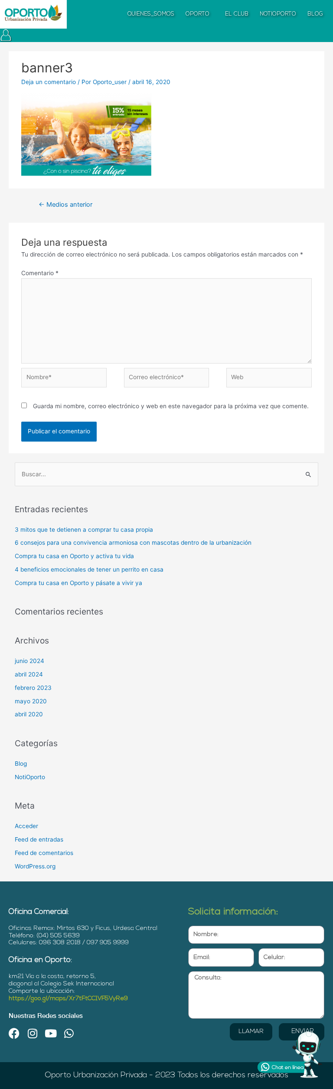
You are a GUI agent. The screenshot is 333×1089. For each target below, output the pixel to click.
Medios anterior (65, 204)
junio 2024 (29, 660)
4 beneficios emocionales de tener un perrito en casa (89, 569)
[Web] (268, 379)
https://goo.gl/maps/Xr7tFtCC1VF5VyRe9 (68, 998)
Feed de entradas (39, 839)
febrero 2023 (33, 687)
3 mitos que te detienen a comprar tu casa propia (84, 529)
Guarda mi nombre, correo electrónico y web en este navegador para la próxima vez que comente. (171, 406)
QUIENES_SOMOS (150, 14)
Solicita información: (233, 912)
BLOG (315, 14)
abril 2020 (29, 714)
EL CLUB (236, 14)
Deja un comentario (48, 81)
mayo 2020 (31, 701)
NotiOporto (30, 777)
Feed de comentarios (44, 852)
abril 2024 (29, 674)
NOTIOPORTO (278, 14)
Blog (21, 763)
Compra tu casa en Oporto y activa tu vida (74, 556)
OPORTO (197, 14)
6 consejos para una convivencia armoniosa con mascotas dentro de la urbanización (133, 542)
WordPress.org (35, 866)
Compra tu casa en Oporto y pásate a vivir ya (78, 582)
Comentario (40, 273)
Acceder (26, 825)
